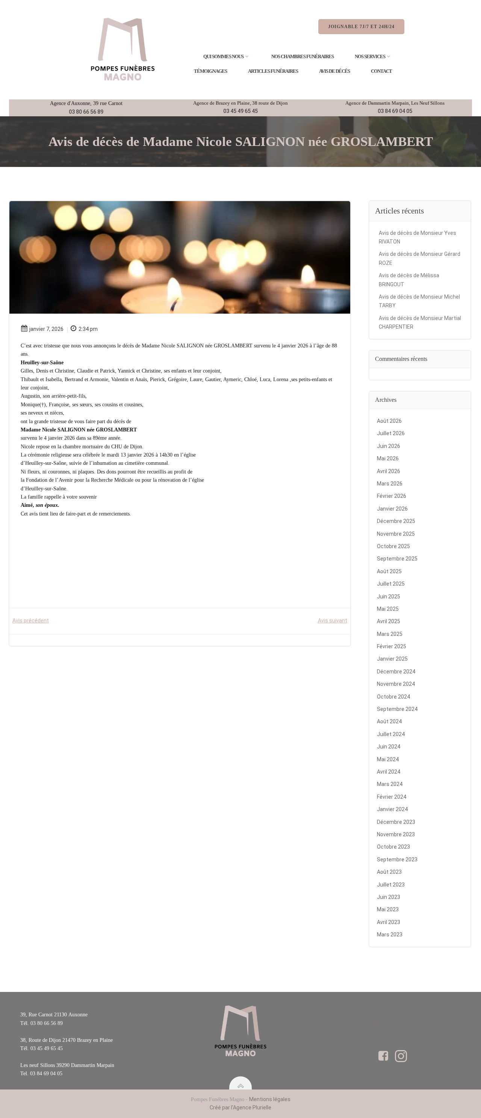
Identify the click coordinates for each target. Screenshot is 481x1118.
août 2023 (389, 872)
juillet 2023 (391, 885)
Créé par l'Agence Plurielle (240, 1107)
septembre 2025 (397, 559)
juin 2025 (388, 597)
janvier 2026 (392, 509)
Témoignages (210, 71)
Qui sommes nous (223, 56)
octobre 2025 (393, 546)
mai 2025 (388, 609)
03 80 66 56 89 (86, 112)
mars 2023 (389, 935)
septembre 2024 (397, 709)
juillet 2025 (391, 584)
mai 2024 (388, 759)
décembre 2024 (396, 672)
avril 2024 (388, 772)
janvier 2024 (392, 809)
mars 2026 (389, 484)
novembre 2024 (396, 684)
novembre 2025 (396, 534)
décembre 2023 (396, 822)
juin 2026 (388, 446)
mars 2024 (389, 784)
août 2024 (389, 721)
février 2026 (391, 496)
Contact (381, 71)
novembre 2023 (396, 834)
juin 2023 (388, 897)
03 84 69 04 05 (395, 111)
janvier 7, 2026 (46, 329)
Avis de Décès (334, 71)
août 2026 (389, 421)
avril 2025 (388, 621)
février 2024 (391, 797)
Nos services (370, 56)
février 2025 (391, 646)
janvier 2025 (392, 659)
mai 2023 (388, 909)
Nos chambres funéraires (302, 56)
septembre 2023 (397, 860)
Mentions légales (269, 1099)
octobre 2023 (393, 847)
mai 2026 (388, 458)
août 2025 (389, 571)
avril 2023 (388, 922)
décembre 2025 (396, 521)
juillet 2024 (391, 734)
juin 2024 (388, 747)
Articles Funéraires (273, 71)
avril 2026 (388, 471)
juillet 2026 (391, 433)
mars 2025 (389, 634)
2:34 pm (88, 329)
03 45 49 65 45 (240, 111)
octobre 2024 (393, 697)
